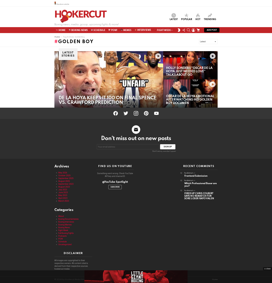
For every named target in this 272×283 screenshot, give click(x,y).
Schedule (99, 30)
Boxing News (79, 30)
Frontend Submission (196, 176)
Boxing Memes (65, 225)
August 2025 (64, 181)
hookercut (188, 173)
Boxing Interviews (66, 222)
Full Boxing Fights (66, 233)
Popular (186, 19)
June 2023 (63, 192)
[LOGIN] (193, 30)
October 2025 (64, 175)
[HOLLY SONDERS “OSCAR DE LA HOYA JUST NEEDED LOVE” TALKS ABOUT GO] (190, 65)
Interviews (144, 30)
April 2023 (62, 198)
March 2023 (63, 201)
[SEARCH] (188, 30)
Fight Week (163, 30)
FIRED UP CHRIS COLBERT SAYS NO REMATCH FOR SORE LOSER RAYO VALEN (199, 196)
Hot (197, 19)
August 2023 (64, 187)
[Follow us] (183, 30)
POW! (113, 30)
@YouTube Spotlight (115, 182)
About (61, 216)
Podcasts (62, 236)
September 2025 (66, 178)
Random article (62, 4)
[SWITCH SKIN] (179, 30)
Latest (174, 19)
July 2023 (62, 189)
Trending (210, 19)
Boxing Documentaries (68, 219)
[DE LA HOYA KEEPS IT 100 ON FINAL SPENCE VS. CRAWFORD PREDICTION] (108, 79)
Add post (212, 30)
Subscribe (115, 187)
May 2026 (62, 173)
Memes (127, 30)
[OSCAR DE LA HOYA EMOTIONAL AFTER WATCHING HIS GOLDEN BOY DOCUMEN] (190, 93)
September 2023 (66, 184)
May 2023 (62, 195)
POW (60, 239)
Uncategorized (65, 244)
